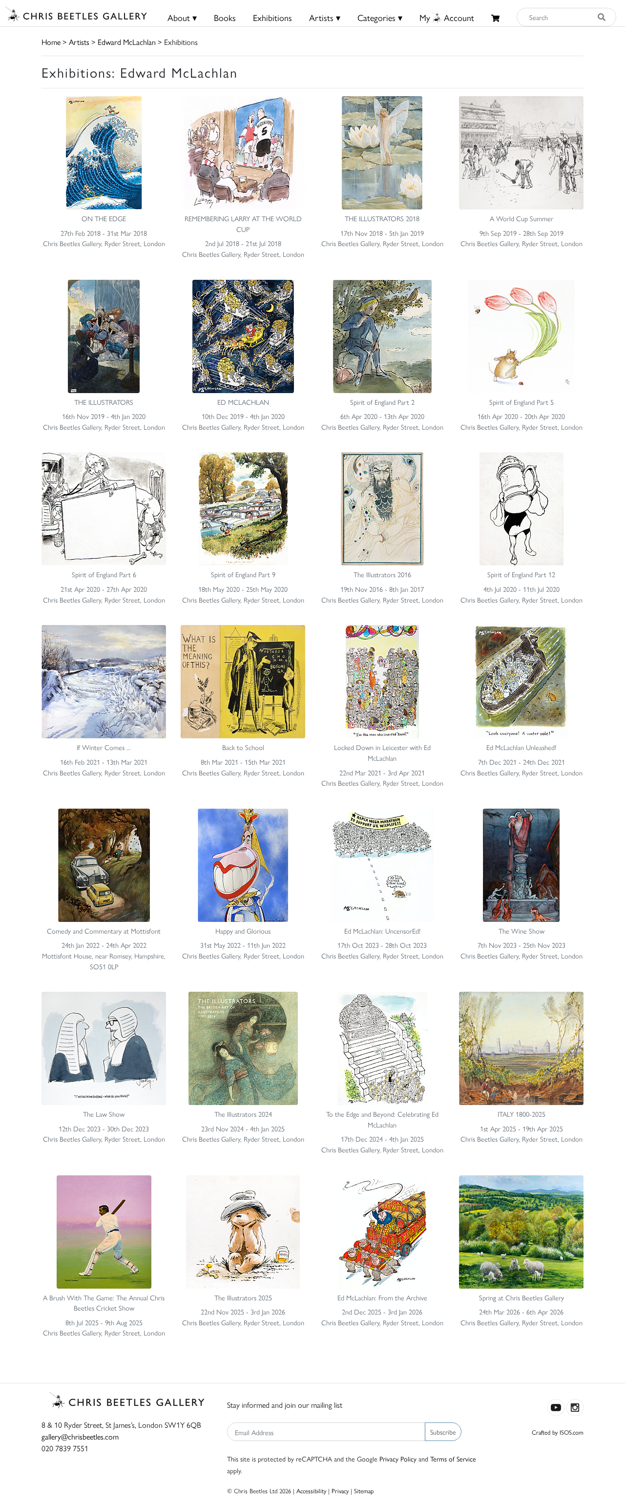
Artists (79, 41)
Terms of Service (453, 1458)
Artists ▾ (324, 17)
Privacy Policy (398, 1458)
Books (225, 17)
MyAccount (446, 17)
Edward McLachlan (127, 41)
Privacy (340, 1490)
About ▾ (182, 17)
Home (51, 41)
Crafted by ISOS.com (557, 1432)
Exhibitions (272, 17)
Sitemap (364, 1490)
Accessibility (311, 1490)
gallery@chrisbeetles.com (80, 1436)
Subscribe (443, 1432)
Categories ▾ (379, 17)
